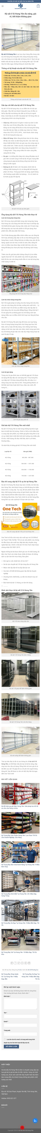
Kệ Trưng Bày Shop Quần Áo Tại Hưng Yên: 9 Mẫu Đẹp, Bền (9, 976)
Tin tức (20, 970)
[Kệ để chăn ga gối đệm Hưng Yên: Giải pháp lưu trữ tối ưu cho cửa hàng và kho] (20, 793)
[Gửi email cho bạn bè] (22, 963)
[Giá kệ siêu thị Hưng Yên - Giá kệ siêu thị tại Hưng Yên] (20, 6)
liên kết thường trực (33, 970)
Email (6, 1021)
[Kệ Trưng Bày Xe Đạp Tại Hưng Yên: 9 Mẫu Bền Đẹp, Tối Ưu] (20, 910)
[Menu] (2, 6)
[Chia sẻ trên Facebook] (15, 963)
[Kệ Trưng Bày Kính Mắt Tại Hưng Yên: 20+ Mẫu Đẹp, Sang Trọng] (20, 881)
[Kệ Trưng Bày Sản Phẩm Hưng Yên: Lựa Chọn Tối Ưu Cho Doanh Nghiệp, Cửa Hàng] (20, 823)
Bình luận (7, 996)
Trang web (7, 1030)
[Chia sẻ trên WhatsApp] (11, 963)
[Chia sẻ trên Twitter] (18, 963)
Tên (5, 1013)
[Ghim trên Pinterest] (25, 963)
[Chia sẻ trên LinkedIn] (29, 963)
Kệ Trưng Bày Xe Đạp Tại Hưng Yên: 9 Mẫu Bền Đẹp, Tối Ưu (31, 976)
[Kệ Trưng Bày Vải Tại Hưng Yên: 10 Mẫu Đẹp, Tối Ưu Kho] (20, 939)
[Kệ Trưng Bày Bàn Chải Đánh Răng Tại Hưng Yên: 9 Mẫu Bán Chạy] (20, 852)
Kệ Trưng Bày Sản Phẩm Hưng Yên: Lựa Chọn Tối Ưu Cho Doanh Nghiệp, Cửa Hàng (19, 836)
